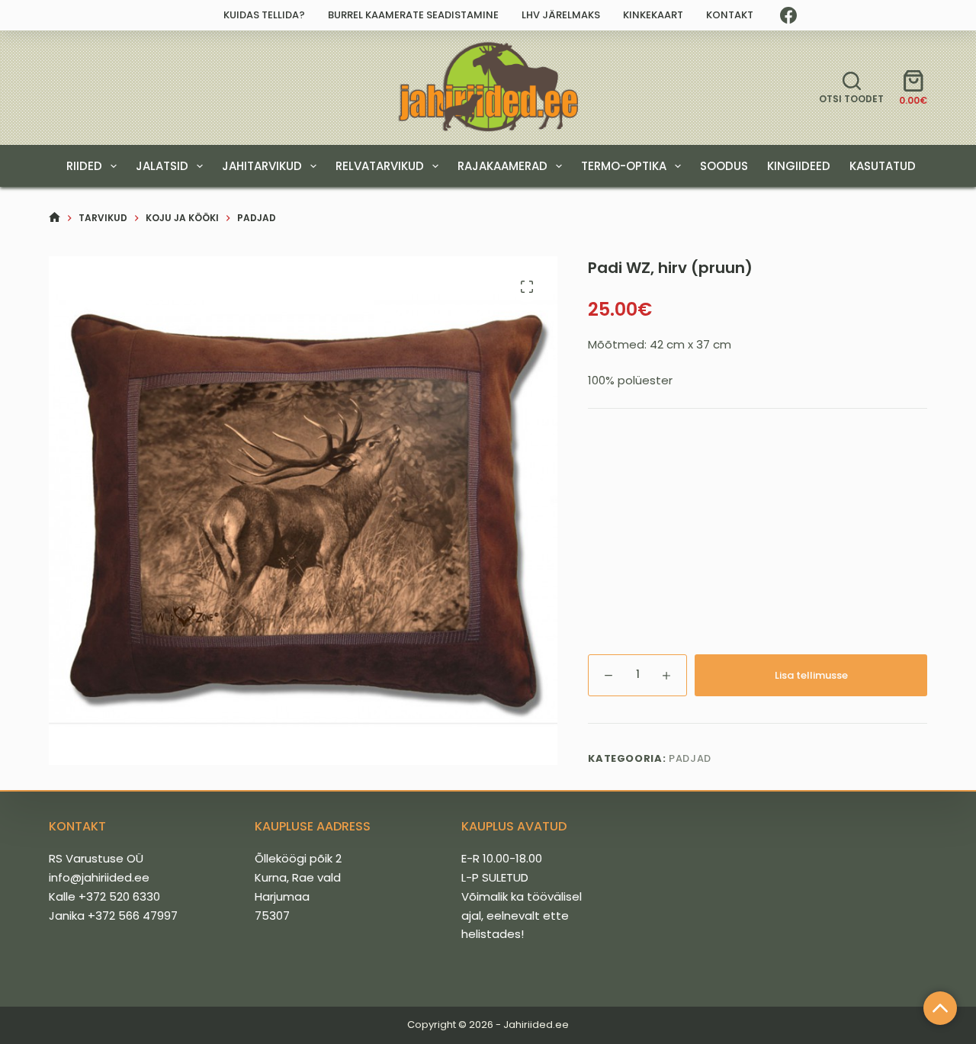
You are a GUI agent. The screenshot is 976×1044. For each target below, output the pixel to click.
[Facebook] (788, 15)
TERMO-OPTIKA (623, 166)
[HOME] (54, 217)
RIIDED (84, 166)
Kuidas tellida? (264, 15)
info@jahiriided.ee (99, 877)
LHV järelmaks (561, 15)
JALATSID (162, 166)
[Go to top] (940, 1008)
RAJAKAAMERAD (502, 166)
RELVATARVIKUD (380, 166)
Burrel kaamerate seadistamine (413, 15)
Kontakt (729, 15)
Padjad (690, 758)
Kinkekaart (653, 15)
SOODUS (724, 166)
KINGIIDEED (798, 166)
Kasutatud (882, 166)
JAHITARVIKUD (262, 166)
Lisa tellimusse (811, 675)
